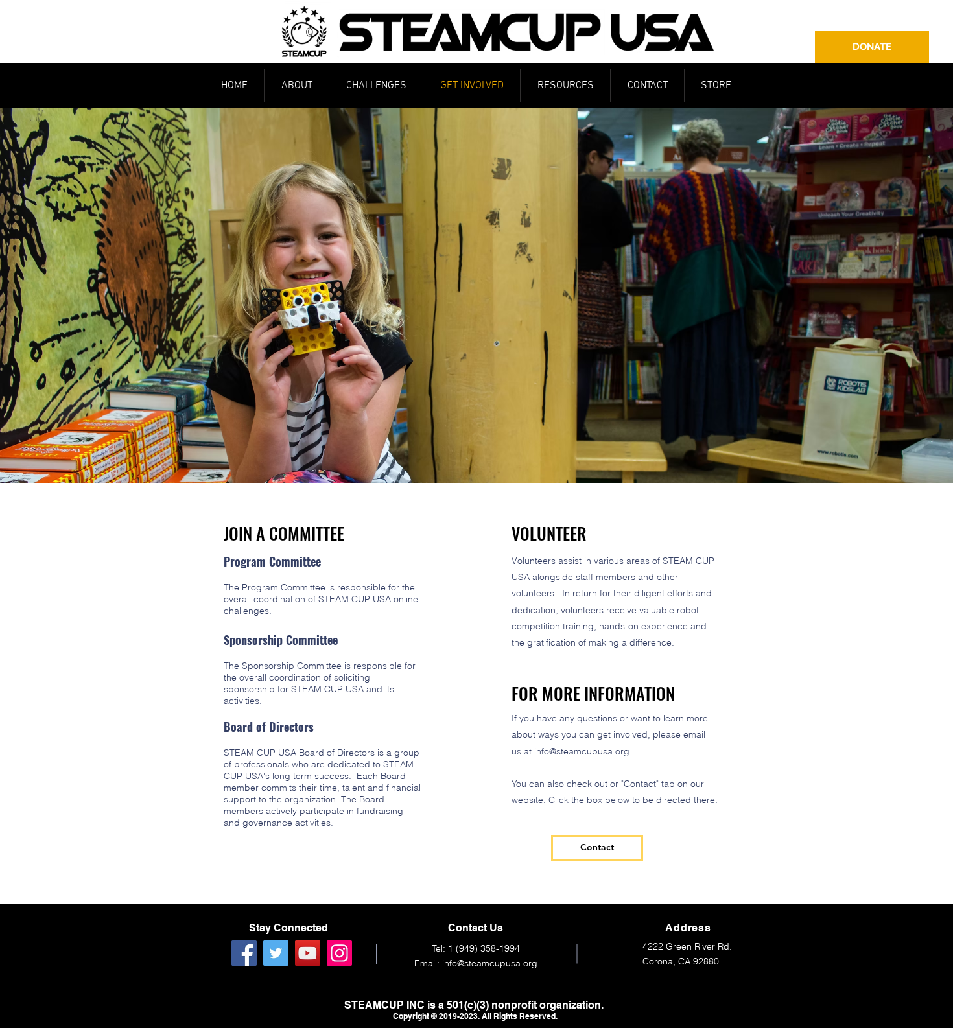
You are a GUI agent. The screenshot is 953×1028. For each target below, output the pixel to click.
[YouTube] (307, 953)
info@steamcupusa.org (581, 751)
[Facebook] (244, 953)
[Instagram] (339, 953)
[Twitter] (275, 953)
